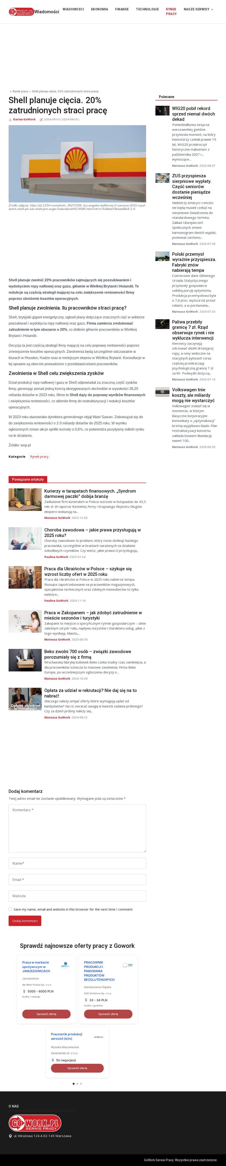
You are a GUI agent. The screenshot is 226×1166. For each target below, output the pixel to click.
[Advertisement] (113, 54)
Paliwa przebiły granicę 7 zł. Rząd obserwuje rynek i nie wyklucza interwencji (193, 330)
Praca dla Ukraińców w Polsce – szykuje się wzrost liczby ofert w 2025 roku (88, 571)
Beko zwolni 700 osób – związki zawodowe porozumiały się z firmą (87, 654)
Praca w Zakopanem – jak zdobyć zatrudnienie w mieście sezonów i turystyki (93, 615)
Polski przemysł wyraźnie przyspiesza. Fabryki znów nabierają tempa (194, 262)
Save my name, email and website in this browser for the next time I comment (73, 909)
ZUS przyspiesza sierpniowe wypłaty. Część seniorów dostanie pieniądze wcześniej (191, 186)
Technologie (147, 9)
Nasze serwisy (196, 9)
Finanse (122, 9)
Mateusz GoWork (57, 518)
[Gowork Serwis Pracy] (21, 11)
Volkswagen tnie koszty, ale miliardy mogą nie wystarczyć (193, 395)
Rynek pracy (171, 12)
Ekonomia (99, 9)
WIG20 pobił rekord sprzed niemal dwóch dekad (193, 114)
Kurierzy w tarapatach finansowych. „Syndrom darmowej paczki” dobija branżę (90, 493)
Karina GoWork (24, 119)
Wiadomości (46, 11)
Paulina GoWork (56, 557)
